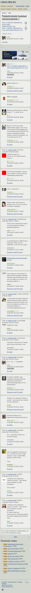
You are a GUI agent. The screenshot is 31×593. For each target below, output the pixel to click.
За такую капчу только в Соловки (18, 564)
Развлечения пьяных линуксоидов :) (14, 17)
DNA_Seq (10, 420)
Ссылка (4, 42)
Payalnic (9, 192)
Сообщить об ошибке (7, 585)
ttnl (8, 161)
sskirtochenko (11, 209)
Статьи (3, 9)
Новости (3, 6)
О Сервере (4, 582)
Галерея (10, 6)
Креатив (10, 553)
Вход (27, 6)
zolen (8, 37)
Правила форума (12, 582)
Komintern (10, 140)
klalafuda (9, 464)
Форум (8, 9)
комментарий (12, 150)
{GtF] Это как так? (13, 559)
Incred (9, 490)
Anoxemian (10, 100)
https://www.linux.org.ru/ (7, 586)
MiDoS (9, 405)
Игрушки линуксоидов (14, 551)
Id (7, 115)
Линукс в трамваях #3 (14, 568)
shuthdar (9, 388)
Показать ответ (12, 91)
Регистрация (20, 6)
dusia (8, 521)
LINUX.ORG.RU (8, 2)
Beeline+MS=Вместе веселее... (17, 571)
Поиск (25, 9)
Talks (9, 13)
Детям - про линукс (13, 556)
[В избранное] (26, 22)
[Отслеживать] (26, 28)
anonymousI (10, 263)
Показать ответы (12, 409)
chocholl (9, 86)
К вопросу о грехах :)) (14, 561)
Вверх (27, 582)
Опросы (14, 9)
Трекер (20, 9)
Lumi (8, 230)
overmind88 (10, 311)
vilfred (8, 284)
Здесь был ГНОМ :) (13, 548)
